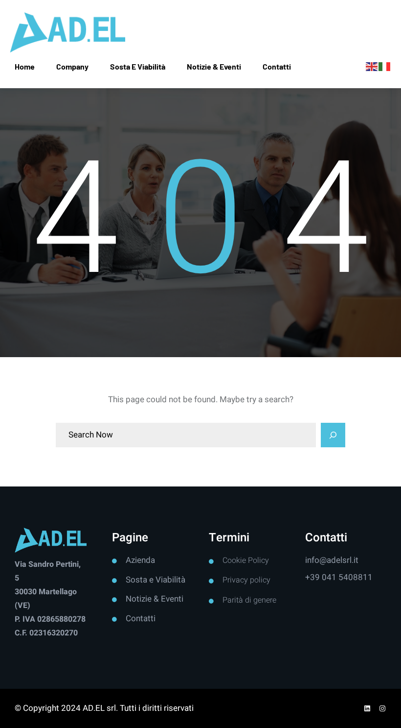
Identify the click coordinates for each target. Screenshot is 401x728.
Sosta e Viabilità (155, 580)
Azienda (140, 560)
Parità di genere (249, 600)
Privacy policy (246, 580)
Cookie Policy (246, 560)
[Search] (333, 435)
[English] (372, 66)
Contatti (141, 618)
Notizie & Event (153, 599)
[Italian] (385, 66)
